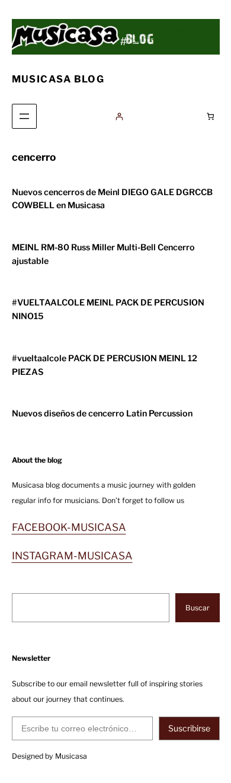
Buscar (197, 607)
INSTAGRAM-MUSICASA (72, 555)
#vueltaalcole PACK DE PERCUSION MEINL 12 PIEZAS (104, 365)
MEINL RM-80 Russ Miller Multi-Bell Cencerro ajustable (103, 254)
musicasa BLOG (58, 79)
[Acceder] (119, 116)
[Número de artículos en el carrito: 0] (210, 116)
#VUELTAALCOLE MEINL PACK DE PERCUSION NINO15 (108, 309)
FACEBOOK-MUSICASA (69, 527)
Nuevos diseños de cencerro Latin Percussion (102, 413)
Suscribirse (189, 728)
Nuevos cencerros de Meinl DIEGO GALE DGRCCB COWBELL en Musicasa (112, 199)
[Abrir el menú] (24, 116)
